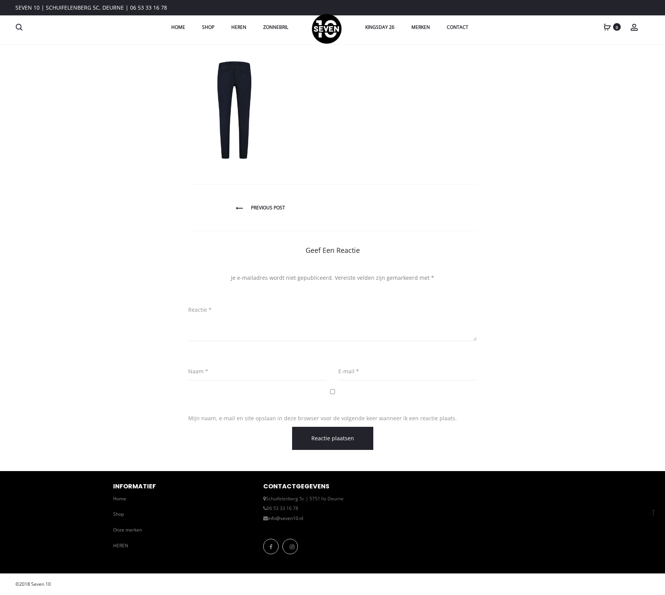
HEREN (120, 545)
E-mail (348, 371)
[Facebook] (271, 546)
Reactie (200, 309)
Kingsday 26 (379, 27)
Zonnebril (275, 27)
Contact (457, 27)
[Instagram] (290, 546)
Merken (420, 27)
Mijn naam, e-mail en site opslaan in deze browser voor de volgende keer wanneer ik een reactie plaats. (322, 418)
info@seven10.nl (285, 518)
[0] (607, 26)
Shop (208, 27)
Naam (198, 371)
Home (178, 27)
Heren (238, 27)
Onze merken (127, 529)
